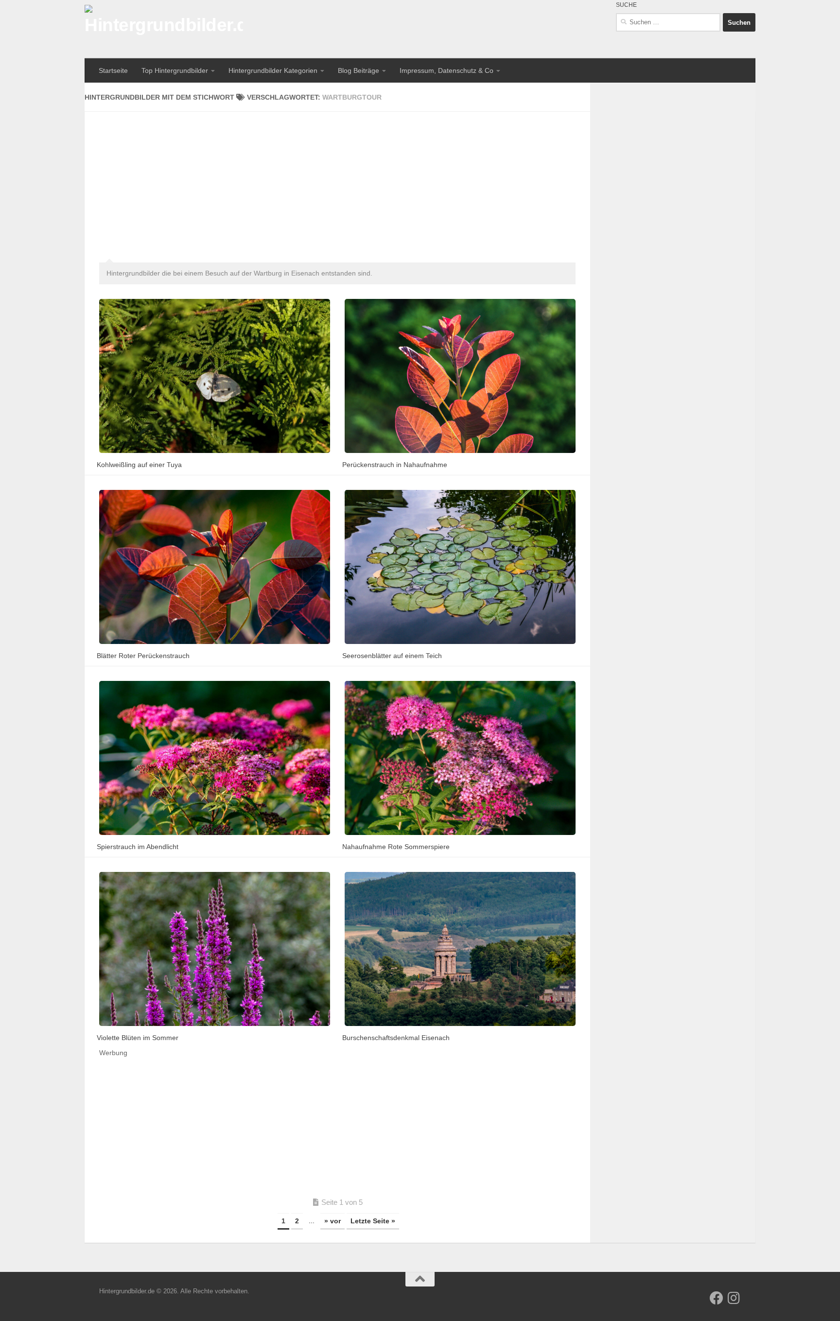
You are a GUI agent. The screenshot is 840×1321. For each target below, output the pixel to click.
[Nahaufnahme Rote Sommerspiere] (460, 758)
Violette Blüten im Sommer (137, 1038)
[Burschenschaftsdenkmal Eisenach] (460, 949)
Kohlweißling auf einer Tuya (139, 465)
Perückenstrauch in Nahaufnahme (394, 465)
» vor (332, 1221)
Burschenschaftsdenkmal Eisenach (396, 1038)
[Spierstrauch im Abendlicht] (214, 758)
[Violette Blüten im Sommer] (214, 949)
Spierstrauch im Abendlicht (137, 847)
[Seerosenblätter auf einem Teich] (460, 567)
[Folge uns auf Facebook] (716, 1298)
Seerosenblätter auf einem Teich (392, 656)
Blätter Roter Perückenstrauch (143, 656)
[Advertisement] (337, 180)
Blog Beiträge (358, 70)
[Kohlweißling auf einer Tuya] (214, 376)
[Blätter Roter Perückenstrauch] (214, 567)
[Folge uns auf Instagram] (734, 1298)
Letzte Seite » (372, 1221)
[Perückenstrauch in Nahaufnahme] (460, 376)
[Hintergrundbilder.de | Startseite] (164, 29)
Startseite (113, 70)
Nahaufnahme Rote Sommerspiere (396, 847)
